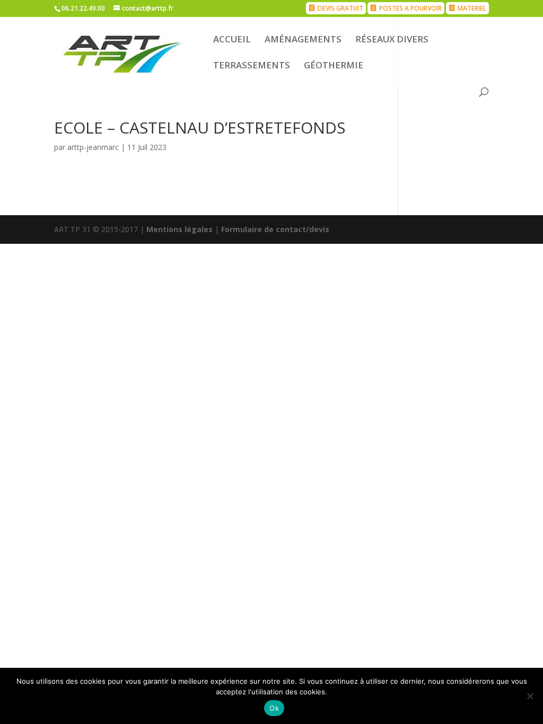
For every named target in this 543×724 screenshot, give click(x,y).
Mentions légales (179, 229)
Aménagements (303, 40)
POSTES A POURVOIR (410, 8)
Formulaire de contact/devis (275, 229)
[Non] (529, 696)
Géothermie (333, 66)
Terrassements (251, 66)
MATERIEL (472, 8)
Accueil (232, 40)
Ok (274, 708)
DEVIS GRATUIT (340, 8)
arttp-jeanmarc (93, 147)
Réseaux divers (391, 40)
